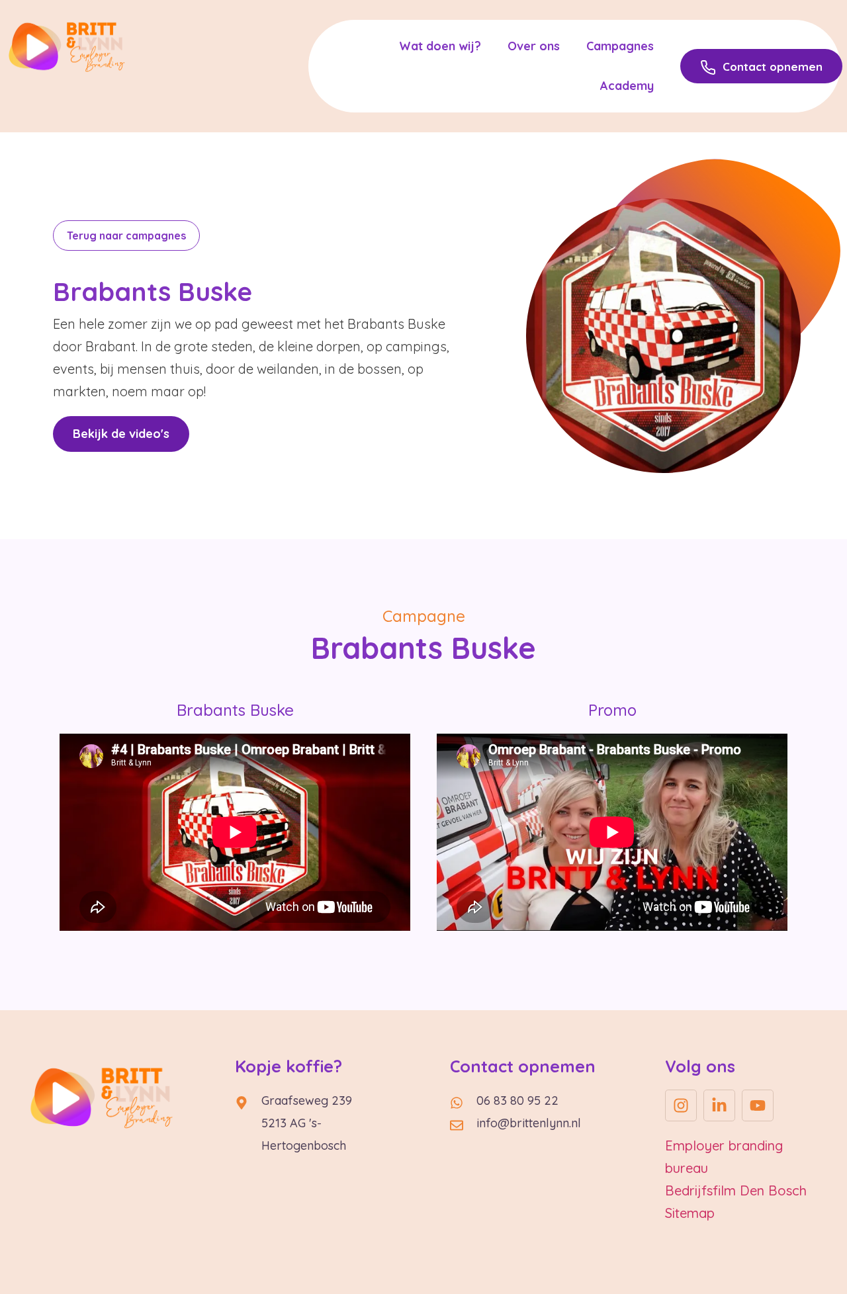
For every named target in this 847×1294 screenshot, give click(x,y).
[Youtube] (758, 1105)
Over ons (534, 46)
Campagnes (620, 46)
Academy (627, 85)
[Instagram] (681, 1105)
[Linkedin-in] (719, 1105)
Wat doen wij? (440, 46)
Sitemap (690, 1213)
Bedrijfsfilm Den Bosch (736, 1190)
